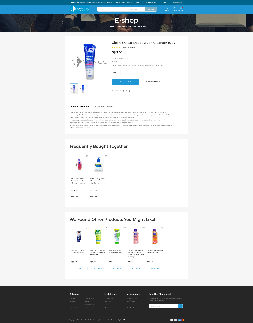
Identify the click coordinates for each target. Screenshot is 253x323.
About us (73, 298)
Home (137, 2)
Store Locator (178, 2)
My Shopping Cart (131, 298)
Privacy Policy (107, 301)
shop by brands (151, 2)
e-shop (164, 2)
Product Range (89, 298)
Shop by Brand (89, 304)
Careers (72, 301)
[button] (83, 89)
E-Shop (87, 301)
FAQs (71, 304)
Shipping (105, 307)
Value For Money (90, 307)
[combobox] (112, 9)
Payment (105, 304)
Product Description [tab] (80, 106)
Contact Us (73, 310)
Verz (121, 320)
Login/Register (130, 301)
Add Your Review (129, 47)
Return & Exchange (108, 310)
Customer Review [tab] (104, 106)
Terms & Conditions (108, 298)
